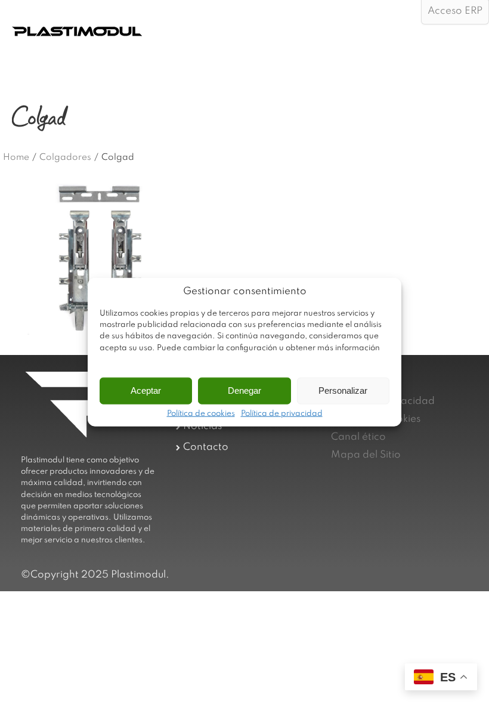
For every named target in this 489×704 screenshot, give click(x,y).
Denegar (244, 390)
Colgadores (65, 157)
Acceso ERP (455, 11)
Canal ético (358, 437)
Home (16, 157)
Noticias (202, 426)
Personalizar (342, 390)
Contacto (205, 447)
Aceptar (146, 390)
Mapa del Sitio (366, 455)
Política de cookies (201, 413)
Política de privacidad (282, 413)
